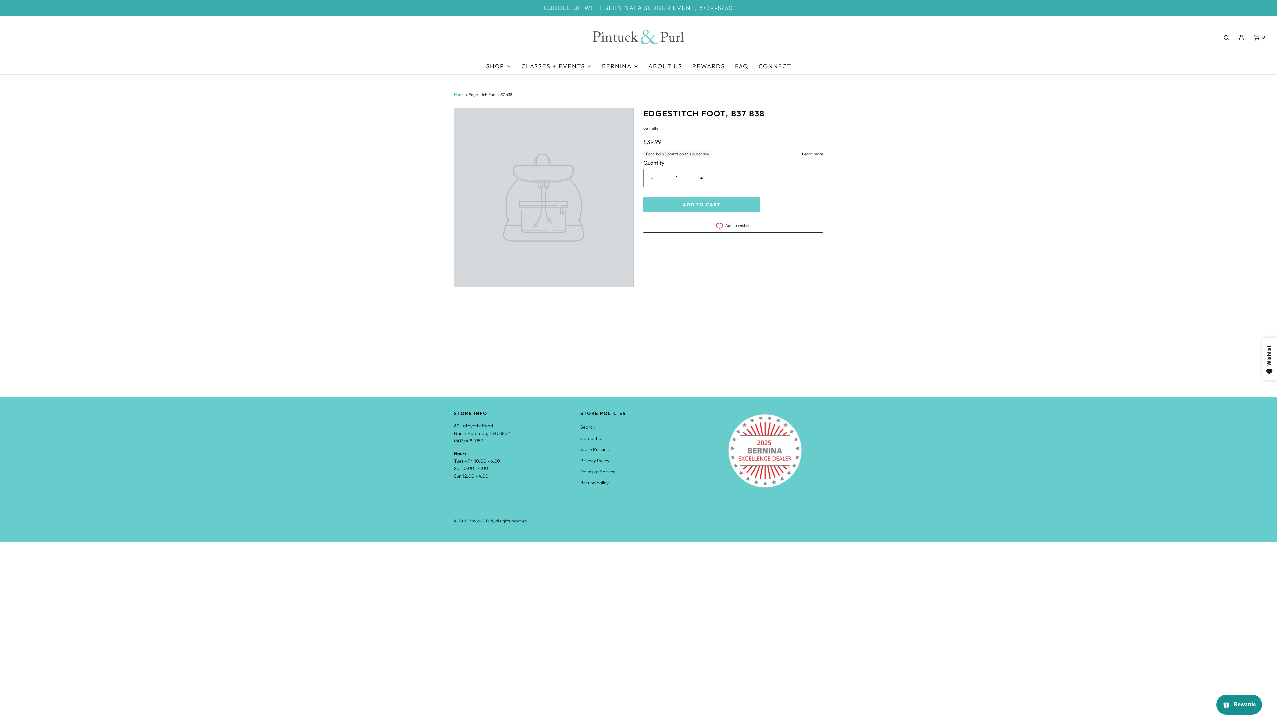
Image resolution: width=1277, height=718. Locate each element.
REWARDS (708, 66)
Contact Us (591, 438)
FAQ (742, 66)
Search (587, 427)
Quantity (653, 162)
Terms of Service (598, 472)
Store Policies (594, 449)
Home (459, 94)
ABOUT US (665, 66)
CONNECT (775, 66)
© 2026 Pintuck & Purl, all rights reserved (490, 520)
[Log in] (1241, 37)
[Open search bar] (1226, 37)
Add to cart (702, 205)
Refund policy (594, 483)
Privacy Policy (594, 461)
